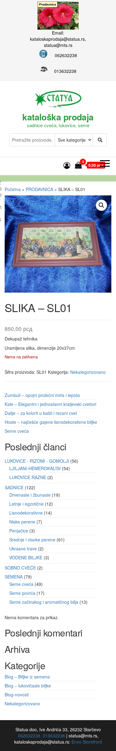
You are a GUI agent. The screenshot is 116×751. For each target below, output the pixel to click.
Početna (13, 189)
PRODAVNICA (39, 189)
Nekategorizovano (88, 372)
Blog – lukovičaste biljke (28, 685)
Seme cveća (17, 431)
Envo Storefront (86, 742)
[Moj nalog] (66, 165)
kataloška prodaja (57, 117)
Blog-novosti (17, 694)
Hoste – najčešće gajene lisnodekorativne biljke (51, 422)
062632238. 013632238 (41, 735)
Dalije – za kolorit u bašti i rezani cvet (41, 413)
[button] (101, 205)
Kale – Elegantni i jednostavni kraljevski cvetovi (50, 404)
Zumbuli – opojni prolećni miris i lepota (42, 395)
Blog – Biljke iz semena (27, 677)
